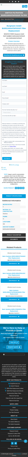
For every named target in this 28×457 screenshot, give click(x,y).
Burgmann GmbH (19, 34)
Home (2, 19)
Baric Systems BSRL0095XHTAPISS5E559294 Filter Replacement (14, 292)
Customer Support (14, 427)
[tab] (14, 196)
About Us (14, 415)
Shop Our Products (14, 380)
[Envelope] (15, 1)
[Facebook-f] (9, 1)
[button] (23, 6)
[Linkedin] (12, 1)
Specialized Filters (9, 19)
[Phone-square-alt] (18, 1)
